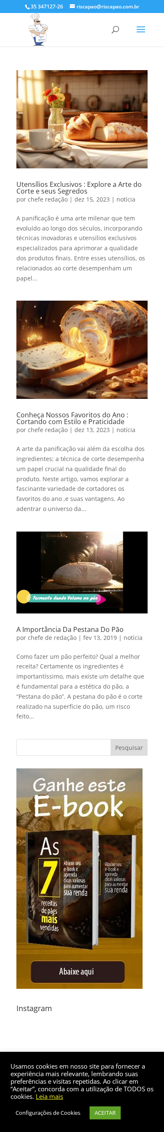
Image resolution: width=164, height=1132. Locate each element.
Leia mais (49, 1096)
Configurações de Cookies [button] (48, 1112)
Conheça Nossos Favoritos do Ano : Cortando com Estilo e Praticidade (72, 418)
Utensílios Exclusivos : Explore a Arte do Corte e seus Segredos (79, 188)
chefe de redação (52, 638)
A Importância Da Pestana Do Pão (70, 629)
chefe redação (48, 199)
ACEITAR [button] (105, 1112)
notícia (125, 199)
